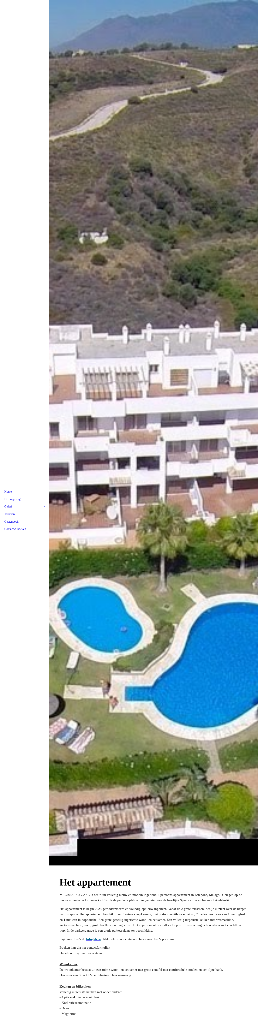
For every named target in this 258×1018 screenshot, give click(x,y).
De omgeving (12, 499)
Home (8, 491)
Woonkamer (68, 964)
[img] (153, 432)
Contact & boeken (15, 529)
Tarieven (9, 514)
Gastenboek (11, 521)
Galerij (8, 506)
